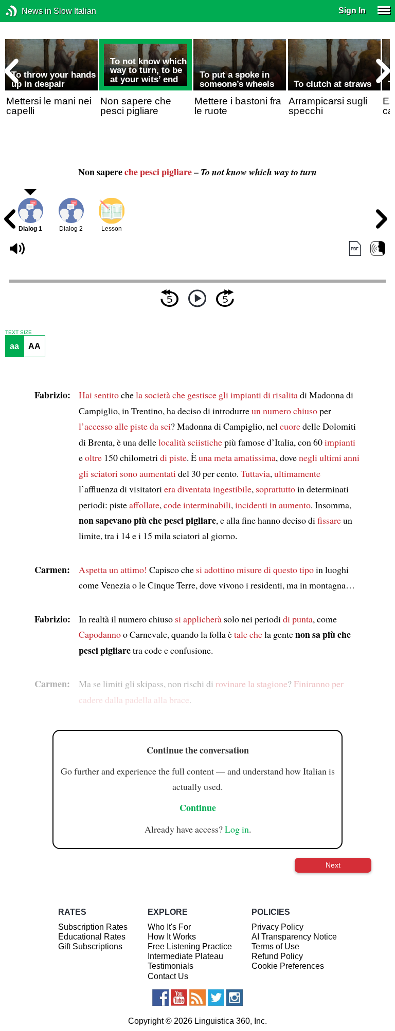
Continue (197, 807)
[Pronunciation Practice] (378, 248)
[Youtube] (179, 997)
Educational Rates (91, 936)
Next (333, 865)
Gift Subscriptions (90, 946)
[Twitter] (216, 997)
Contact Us (168, 976)
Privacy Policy (277, 927)
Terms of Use (275, 946)
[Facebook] (160, 997)
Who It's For (169, 927)
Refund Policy (277, 956)
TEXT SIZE (18, 332)
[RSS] (197, 997)
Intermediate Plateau (185, 956)
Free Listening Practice (190, 946)
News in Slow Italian (27, 11)
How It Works (172, 936)
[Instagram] (234, 997)
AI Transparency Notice (294, 936)
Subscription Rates (93, 927)
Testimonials (170, 966)
